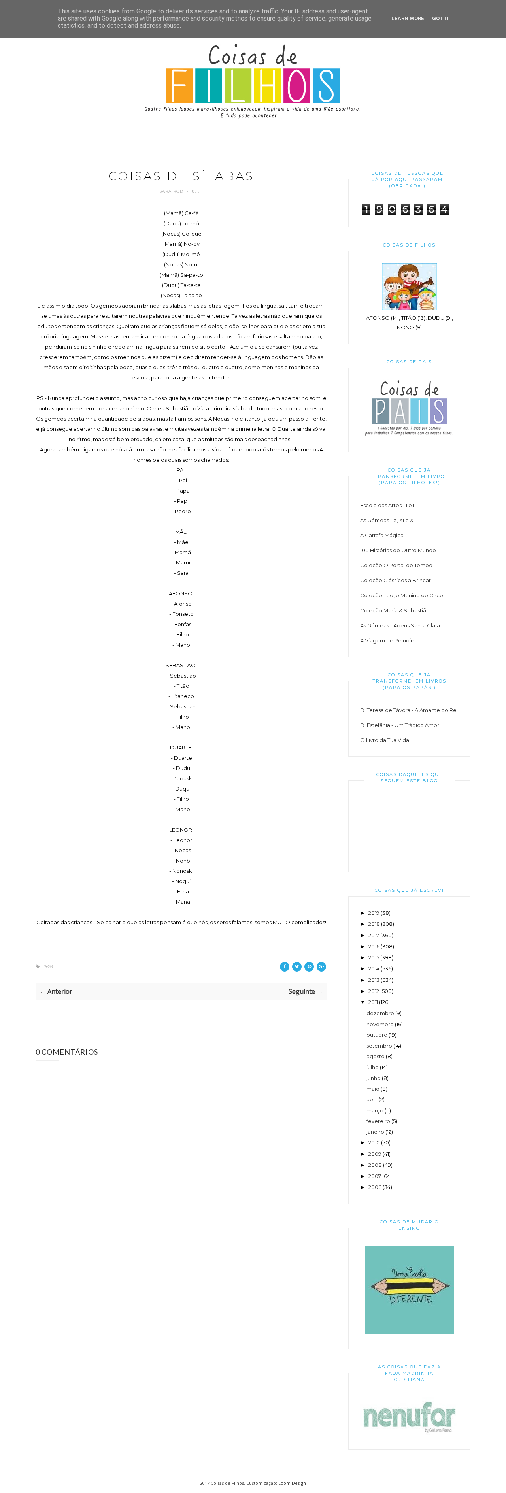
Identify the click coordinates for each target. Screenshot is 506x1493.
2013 (374, 980)
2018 (374, 924)
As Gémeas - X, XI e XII (388, 520)
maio (373, 1088)
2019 (374, 913)
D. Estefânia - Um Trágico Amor (399, 725)
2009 (374, 1154)
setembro (379, 1045)
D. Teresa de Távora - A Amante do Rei (409, 710)
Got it (441, 18)
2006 (374, 1187)
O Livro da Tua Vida (384, 740)
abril (372, 1099)
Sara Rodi (173, 191)
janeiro (375, 1132)
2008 (375, 1165)
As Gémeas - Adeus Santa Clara (400, 625)
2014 (374, 968)
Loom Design (292, 1483)
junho (373, 1078)
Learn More (407, 18)
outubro (376, 1035)
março (374, 1110)
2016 (374, 946)
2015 (373, 957)
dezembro (380, 1013)
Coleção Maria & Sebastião (395, 610)
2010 (374, 1142)
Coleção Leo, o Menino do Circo (401, 595)
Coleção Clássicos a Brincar (395, 580)
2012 (373, 991)
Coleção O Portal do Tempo (396, 565)
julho (372, 1067)
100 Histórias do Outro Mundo (398, 550)
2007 (374, 1176)
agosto (375, 1056)
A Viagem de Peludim (388, 640)
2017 (373, 935)
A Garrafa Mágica (382, 535)
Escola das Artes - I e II (387, 505)
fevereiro (378, 1121)
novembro (380, 1024)
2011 (373, 1002)
